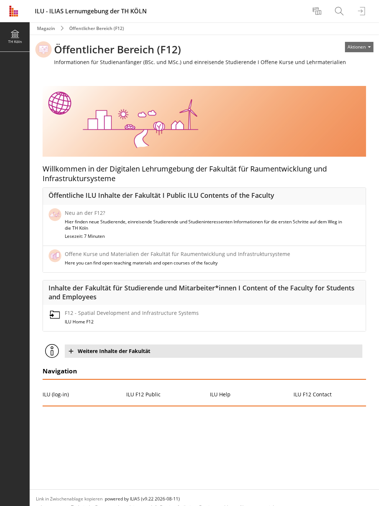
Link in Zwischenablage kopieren (69, 499)
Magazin (46, 28)
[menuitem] (318, 11)
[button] (213, 351)
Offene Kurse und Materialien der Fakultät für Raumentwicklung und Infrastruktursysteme (177, 253)
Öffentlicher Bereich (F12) (96, 28)
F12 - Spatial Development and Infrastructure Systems (132, 312)
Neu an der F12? (85, 212)
